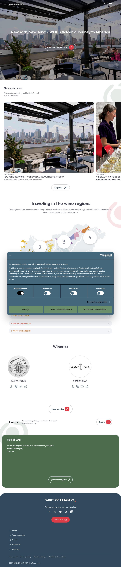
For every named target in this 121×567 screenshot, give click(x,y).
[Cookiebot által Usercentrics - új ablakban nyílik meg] (101, 255)
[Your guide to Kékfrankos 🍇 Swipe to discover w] (47, 464)
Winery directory (18, 535)
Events (102, 422)
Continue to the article (57, 47)
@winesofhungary (59, 479)
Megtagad (26, 309)
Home (14, 530)
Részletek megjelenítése (97, 302)
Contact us (58, 520)
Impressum (13, 557)
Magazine (58, 188)
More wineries (58, 409)
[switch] (47, 293)
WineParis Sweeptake (57, 557)
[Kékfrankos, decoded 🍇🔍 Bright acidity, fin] (19, 464)
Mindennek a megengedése (95, 309)
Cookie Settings (40, 557)
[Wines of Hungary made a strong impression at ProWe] (74, 464)
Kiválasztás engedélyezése (61, 309)
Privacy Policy (25, 557)
